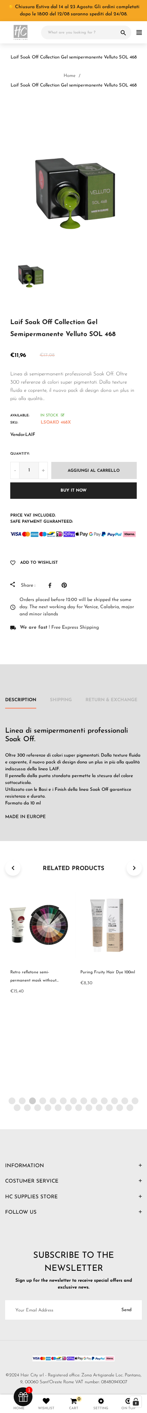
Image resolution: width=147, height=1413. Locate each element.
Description (20, 700)
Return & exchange (111, 700)
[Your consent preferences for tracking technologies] (136, 1402)
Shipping (61, 700)
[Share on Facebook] (52, 585)
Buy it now (73, 491)
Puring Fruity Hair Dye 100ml (107, 972)
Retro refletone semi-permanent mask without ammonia (33, 980)
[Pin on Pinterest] (66, 585)
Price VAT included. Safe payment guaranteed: (41, 519)
